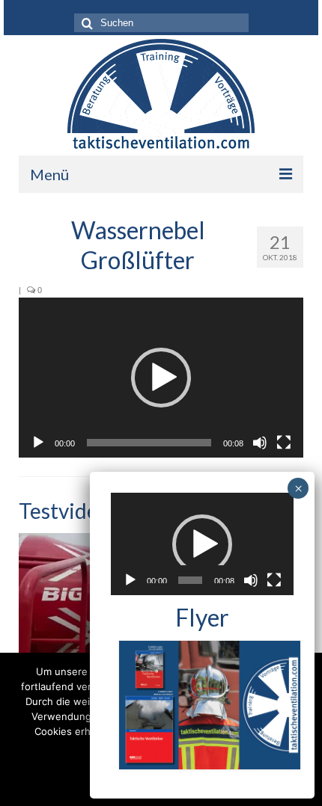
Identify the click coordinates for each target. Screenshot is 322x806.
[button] (161, 377)
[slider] (149, 442)
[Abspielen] (38, 442)
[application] (161, 378)
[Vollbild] (283, 442)
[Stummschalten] (259, 442)
